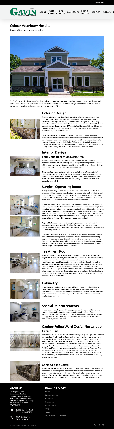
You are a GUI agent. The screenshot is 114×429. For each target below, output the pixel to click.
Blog (47, 409)
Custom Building (51, 395)
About (47, 391)
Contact (48, 412)
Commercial (49, 402)
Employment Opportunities (55, 416)
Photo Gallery (50, 405)
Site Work (49, 398)
